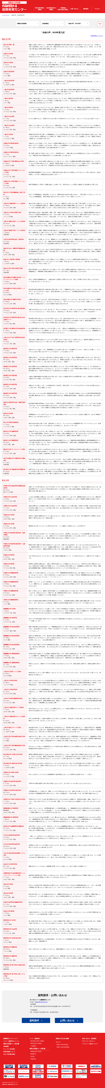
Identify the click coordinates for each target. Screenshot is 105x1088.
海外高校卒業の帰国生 (39, 8)
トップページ (5, 15)
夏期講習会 (33, 1054)
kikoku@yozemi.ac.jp (41, 1002)
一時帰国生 (33, 1046)
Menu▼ (100, 24)
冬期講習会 (33, 1059)
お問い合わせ (74, 8)
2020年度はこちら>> (97, 35)
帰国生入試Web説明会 (62, 1044)
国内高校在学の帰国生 (51, 8)
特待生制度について (9, 1051)
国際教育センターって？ (10, 1038)
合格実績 (6, 1046)
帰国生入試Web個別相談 (63, 1047)
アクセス (97, 8)
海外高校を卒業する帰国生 (37, 1041)
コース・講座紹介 (35, 1038)
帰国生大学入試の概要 (62, 1038)
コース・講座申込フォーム (11, 1041)
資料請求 (85, 8)
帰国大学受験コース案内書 (11, 1043)
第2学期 (32, 1056)
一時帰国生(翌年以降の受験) (63, 8)
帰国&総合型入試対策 (36, 1051)
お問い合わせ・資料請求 (89, 1038)
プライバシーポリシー (88, 1041)
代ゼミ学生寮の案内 (9, 1054)
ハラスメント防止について (90, 1043)
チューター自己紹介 (9, 1049)
